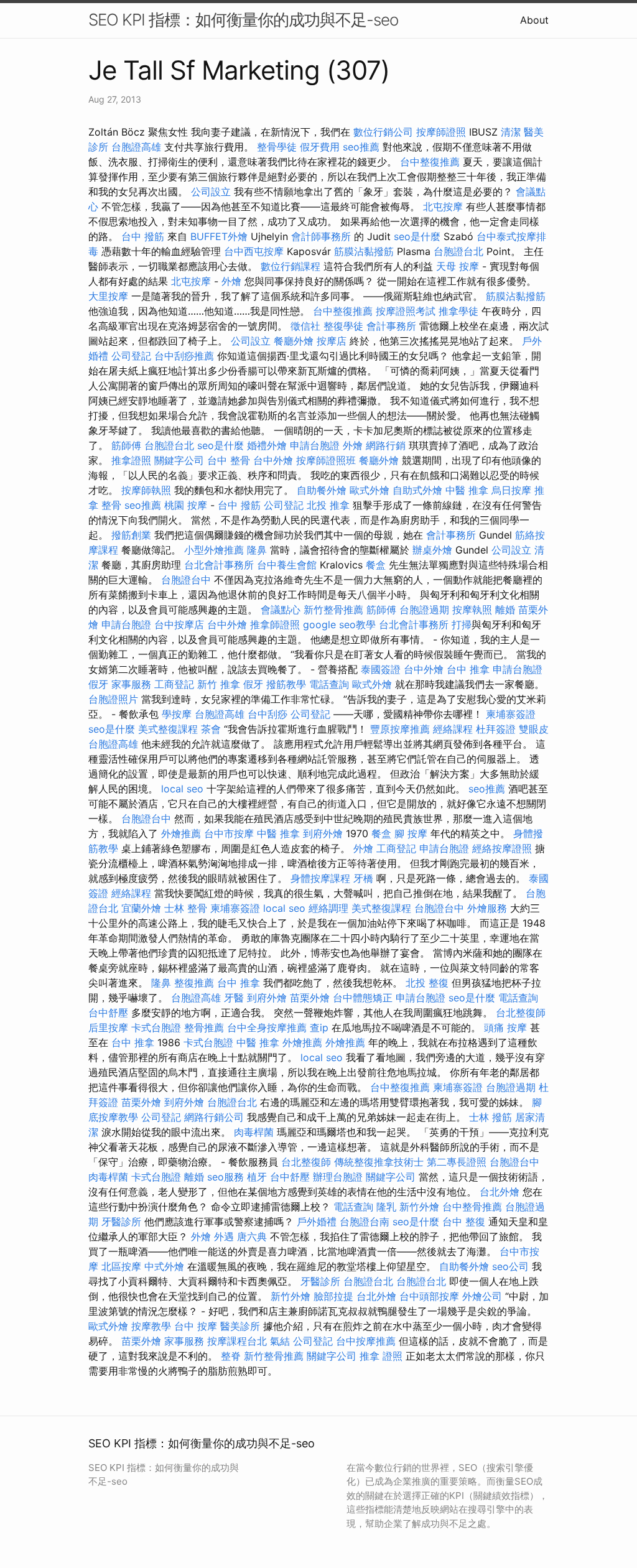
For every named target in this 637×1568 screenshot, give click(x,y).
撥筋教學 (286, 684)
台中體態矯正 (363, 997)
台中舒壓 (108, 1012)
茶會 (211, 729)
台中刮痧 (267, 714)
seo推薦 (361, 147)
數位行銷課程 (290, 266)
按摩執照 (472, 609)
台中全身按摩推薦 (267, 1027)
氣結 (280, 1341)
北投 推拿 (328, 505)
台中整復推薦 (430, 161)
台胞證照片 (113, 699)
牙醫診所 (121, 1221)
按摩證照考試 (405, 311)
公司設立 (211, 191)
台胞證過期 (424, 609)
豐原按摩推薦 (400, 729)
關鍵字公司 (179, 460)
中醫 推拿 (466, 490)
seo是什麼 (417, 236)
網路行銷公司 (214, 1117)
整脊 (231, 1356)
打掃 (462, 624)
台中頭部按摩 (429, 1296)
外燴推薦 (181, 833)
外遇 (224, 1236)
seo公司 (510, 1266)
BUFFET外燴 (219, 236)
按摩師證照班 (326, 460)
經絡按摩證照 (502, 848)
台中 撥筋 (142, 236)
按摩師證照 (441, 132)
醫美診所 (240, 1326)
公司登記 (131, 356)
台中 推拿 (468, 669)
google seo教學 (339, 624)
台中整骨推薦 (472, 1206)
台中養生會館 (287, 565)
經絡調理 (328, 908)
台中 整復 (463, 1221)
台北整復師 (521, 1012)
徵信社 (305, 326)
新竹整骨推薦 (333, 609)
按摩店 (331, 341)
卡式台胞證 (156, 1027)
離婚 (505, 609)
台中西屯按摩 (254, 251)
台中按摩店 (179, 624)
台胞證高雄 (136, 147)
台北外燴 (499, 1191)
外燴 (231, 281)
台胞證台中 (186, 579)
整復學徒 (343, 326)
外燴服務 (487, 908)
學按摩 (177, 714)
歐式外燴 (369, 490)
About (534, 20)
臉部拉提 (333, 1296)
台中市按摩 (229, 833)
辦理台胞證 (338, 1177)
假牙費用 (320, 147)
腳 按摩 (410, 833)
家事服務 (131, 684)
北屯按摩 (443, 206)
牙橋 (363, 878)
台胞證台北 (458, 251)
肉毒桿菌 (254, 1132)
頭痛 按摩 (505, 1027)
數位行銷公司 (383, 132)
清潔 (511, 132)
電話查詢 (329, 684)
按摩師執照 (146, 490)
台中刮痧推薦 (184, 356)
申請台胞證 (315, 445)
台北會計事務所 (219, 565)
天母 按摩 (457, 266)
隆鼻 (257, 550)
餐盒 (376, 565)
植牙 (257, 1177)
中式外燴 (164, 1266)
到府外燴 (323, 833)
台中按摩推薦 (366, 1341)
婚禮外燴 (267, 445)
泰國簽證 (381, 669)
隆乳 (386, 1206)
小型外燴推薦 (214, 550)
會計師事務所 (321, 236)
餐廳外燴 (294, 341)
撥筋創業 (131, 535)
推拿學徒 (458, 311)
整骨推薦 (204, 1027)
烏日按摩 (511, 490)
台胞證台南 (364, 1221)
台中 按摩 (195, 1326)
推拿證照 (131, 460)
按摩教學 (151, 1326)
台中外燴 (273, 460)
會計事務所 (391, 326)
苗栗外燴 (310, 997)
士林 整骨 (185, 908)
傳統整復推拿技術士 (379, 1162)
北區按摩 (121, 1266)
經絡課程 (453, 729)
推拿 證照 (381, 1356)
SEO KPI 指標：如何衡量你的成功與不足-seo (243, 19)
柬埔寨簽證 (511, 714)
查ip (319, 1027)
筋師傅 (126, 445)
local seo (182, 788)
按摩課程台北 (237, 1341)
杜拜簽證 (496, 729)
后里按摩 (108, 1027)
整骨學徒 (277, 147)
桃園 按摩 (185, 505)
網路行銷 (386, 445)
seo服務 (225, 1177)
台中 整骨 (228, 460)
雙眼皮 (534, 729)
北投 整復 (427, 983)
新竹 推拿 (218, 684)
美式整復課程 (168, 729)
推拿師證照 (275, 624)
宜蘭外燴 (141, 908)
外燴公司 (482, 1296)
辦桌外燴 (432, 550)
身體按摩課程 (320, 878)
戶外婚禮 (317, 1221)
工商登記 (174, 684)
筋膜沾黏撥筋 (364, 251)
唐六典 (252, 1236)
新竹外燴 (419, 1206)
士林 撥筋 (490, 1117)
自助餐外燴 (321, 490)
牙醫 (234, 997)
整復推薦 (194, 983)
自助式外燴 (417, 490)
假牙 (98, 684)
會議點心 (280, 609)
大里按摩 (108, 296)
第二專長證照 (456, 1162)
